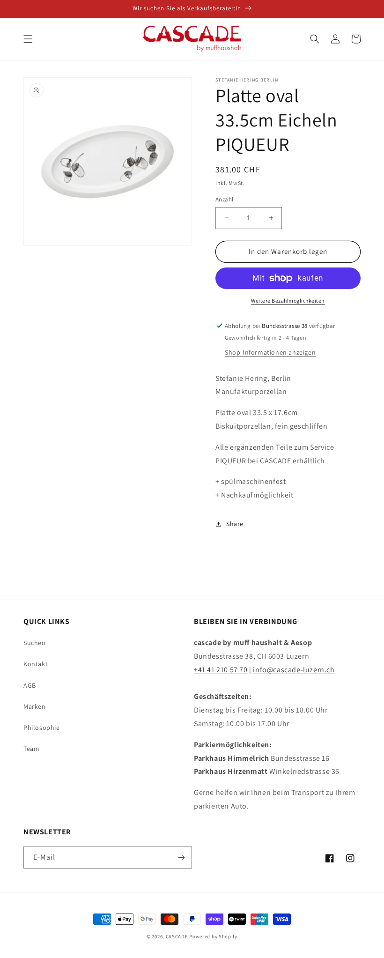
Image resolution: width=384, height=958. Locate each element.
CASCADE (177, 936)
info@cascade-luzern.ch (293, 670)
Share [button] (235, 524)
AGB (29, 685)
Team (31, 748)
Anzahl (224, 199)
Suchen (34, 643)
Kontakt (35, 664)
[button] (28, 39)
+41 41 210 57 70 (221, 670)
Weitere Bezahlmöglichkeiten (288, 300)
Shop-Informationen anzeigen (270, 352)
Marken (34, 706)
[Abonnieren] (181, 858)
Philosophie (41, 727)
